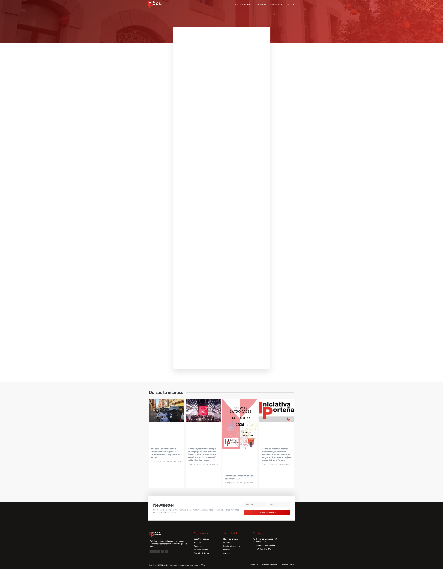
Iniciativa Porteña (242, 5)
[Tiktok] (166, 551)
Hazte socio (276, 5)
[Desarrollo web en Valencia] (203, 564)
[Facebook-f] (151, 551)
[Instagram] (155, 551)
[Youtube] (162, 551)
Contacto (290, 5)
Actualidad (261, 5)
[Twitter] (158, 551)
